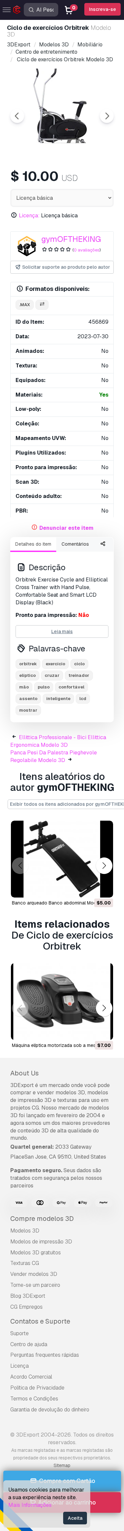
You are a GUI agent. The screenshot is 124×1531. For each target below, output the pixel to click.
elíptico (27, 675)
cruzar (52, 675)
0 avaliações (87, 250)
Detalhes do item (33, 544)
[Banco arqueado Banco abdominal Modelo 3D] (62, 859)
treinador (78, 675)
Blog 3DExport (27, 1295)
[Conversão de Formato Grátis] (42, 305)
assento (28, 698)
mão (24, 687)
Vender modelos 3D (33, 1274)
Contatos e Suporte (40, 1321)
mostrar (28, 710)
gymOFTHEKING (71, 239)
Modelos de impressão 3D (41, 1241)
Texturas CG (24, 1263)
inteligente (58, 698)
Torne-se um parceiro (35, 1285)
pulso (44, 687)
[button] (104, 865)
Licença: (29, 215)
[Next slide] (107, 116)
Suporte (19, 1333)
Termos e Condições (34, 1398)
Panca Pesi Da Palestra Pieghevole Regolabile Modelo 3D (53, 756)
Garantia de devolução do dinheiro (49, 1409)
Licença (19, 1365)
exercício (55, 664)
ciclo (79, 664)
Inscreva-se (102, 9)
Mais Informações (30, 1505)
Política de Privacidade (37, 1387)
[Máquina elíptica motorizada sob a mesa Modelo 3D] (62, 1001)
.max (24, 304)
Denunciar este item (66, 527)
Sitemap (62, 1465)
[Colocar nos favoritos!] (103, 888)
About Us (24, 1073)
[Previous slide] (17, 116)
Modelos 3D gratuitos (35, 1252)
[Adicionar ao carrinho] (90, 888)
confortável (71, 687)
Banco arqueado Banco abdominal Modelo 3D (61, 903)
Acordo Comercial (31, 1376)
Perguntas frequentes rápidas (44, 1354)
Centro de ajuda (28, 1344)
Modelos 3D (24, 1230)
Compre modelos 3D (42, 1218)
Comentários (75, 544)
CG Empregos (26, 1306)
